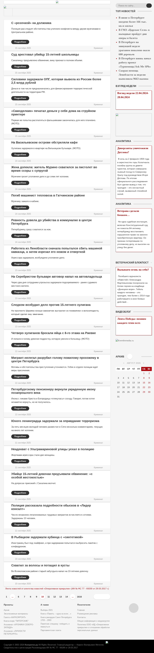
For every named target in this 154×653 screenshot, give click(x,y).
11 (49, 597)
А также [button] (45, 605)
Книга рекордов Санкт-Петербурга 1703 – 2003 (56, 618)
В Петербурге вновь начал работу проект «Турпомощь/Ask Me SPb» (135, 62)
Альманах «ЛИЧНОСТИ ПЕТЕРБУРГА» (14, 632)
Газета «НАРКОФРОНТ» (15, 617)
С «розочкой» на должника (31, 23)
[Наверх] (134, 608)
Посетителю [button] (83, 605)
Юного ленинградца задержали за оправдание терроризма (55, 421)
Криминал (98, 48)
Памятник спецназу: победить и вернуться (55, 625)
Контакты (81, 617)
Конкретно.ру (31, 645)
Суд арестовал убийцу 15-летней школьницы (45, 54)
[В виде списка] (136, 356)
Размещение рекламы (87, 614)
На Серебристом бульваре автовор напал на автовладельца (56, 276)
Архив (6, 610)
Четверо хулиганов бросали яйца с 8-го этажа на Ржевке (53, 333)
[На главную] (8, 12)
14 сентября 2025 (23, 161)
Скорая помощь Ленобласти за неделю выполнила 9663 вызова (133, 74)
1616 (79, 597)
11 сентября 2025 (23, 443)
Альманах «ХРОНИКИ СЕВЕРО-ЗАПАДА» (19, 626)
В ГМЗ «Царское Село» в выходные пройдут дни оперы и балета (134, 34)
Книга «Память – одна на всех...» (56, 614)
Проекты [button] (8, 605)
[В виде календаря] (129, 356)
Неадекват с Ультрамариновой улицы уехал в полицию (52, 449)
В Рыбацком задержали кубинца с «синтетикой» (47, 537)
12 (54, 597)
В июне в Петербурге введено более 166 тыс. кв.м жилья (133, 21)
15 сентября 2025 (23, 48)
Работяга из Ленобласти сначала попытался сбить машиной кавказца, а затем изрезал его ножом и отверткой (56, 250)
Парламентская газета (51, 630)
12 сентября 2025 (23, 351)
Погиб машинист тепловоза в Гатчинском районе (48, 195)
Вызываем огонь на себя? (133, 269)
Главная (81, 610)
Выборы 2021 (47, 610)
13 (60, 597)
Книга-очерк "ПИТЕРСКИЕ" (16, 621)
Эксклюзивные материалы (16, 614)
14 (66, 597)
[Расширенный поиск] (143, 6)
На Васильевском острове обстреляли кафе (44, 142)
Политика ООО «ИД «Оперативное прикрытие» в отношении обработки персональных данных (93, 627)
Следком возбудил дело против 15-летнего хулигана (51, 304)
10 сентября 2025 (23, 559)
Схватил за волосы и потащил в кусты (40, 565)
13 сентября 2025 (23, 270)
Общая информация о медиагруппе (93, 621)
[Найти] (149, 5)
